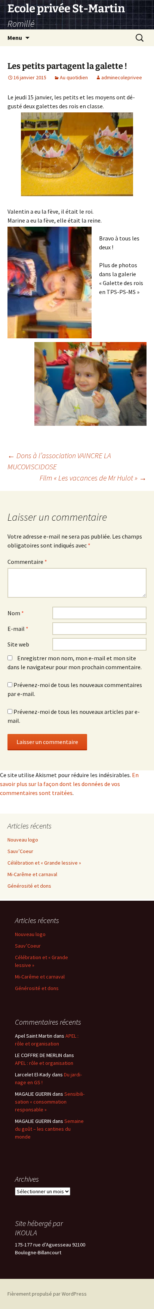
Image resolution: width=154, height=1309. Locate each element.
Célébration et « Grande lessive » (44, 862)
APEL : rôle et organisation (44, 1063)
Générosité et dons (29, 885)
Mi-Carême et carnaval (32, 874)
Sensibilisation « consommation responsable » (49, 1102)
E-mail (17, 628)
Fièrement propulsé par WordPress (47, 1293)
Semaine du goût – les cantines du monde (49, 1129)
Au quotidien (74, 77)
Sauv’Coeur (20, 851)
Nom (15, 613)
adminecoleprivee (121, 77)
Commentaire (27, 561)
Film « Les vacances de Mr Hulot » (93, 477)
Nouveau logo (22, 839)
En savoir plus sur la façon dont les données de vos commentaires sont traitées (69, 783)
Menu (14, 37)
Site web (18, 644)
